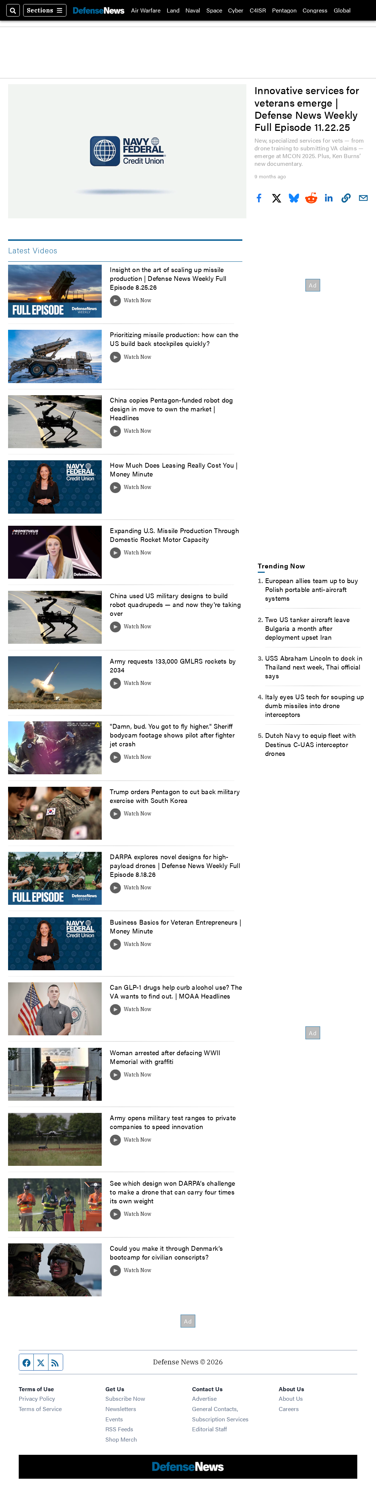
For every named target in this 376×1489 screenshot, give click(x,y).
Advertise (204, 1398)
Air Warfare (145, 10)
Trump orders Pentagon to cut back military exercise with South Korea (175, 795)
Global (342, 10)
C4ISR (258, 10)
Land (173, 10)
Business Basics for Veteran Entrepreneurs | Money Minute (175, 926)
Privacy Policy (37, 1398)
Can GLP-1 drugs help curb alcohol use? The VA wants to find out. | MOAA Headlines (176, 991)
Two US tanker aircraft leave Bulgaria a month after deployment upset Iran (307, 628)
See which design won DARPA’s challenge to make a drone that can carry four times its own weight (172, 1191)
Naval (192, 10)
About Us (291, 1398)
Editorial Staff (209, 1429)
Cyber (235, 10)
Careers (289, 1408)
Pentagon (284, 10)
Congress (315, 10)
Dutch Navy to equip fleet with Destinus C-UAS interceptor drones (310, 743)
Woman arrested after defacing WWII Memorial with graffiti (165, 1056)
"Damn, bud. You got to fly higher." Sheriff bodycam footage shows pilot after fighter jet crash (172, 734)
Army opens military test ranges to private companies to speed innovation (173, 1122)
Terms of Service (40, 1408)
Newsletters (120, 1408)
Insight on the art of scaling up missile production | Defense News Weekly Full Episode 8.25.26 (168, 278)
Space (214, 10)
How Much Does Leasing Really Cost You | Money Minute (174, 469)
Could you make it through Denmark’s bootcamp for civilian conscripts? (166, 1252)
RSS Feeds (119, 1429)
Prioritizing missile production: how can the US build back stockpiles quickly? (174, 338)
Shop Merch (121, 1439)
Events (114, 1419)
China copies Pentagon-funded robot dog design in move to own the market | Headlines (171, 408)
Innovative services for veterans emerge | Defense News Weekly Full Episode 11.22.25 (306, 108)
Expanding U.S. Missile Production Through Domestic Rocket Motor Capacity (174, 534)
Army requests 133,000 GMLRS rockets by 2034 (173, 665)
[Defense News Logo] (99, 10)
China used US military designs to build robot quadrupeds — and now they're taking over (175, 604)
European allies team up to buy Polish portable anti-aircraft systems (311, 589)
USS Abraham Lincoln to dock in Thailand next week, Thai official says (313, 666)
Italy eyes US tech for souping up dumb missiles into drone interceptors (314, 705)
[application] (127, 151)
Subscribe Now (125, 1398)
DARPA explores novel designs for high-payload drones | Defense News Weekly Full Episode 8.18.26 (175, 865)
